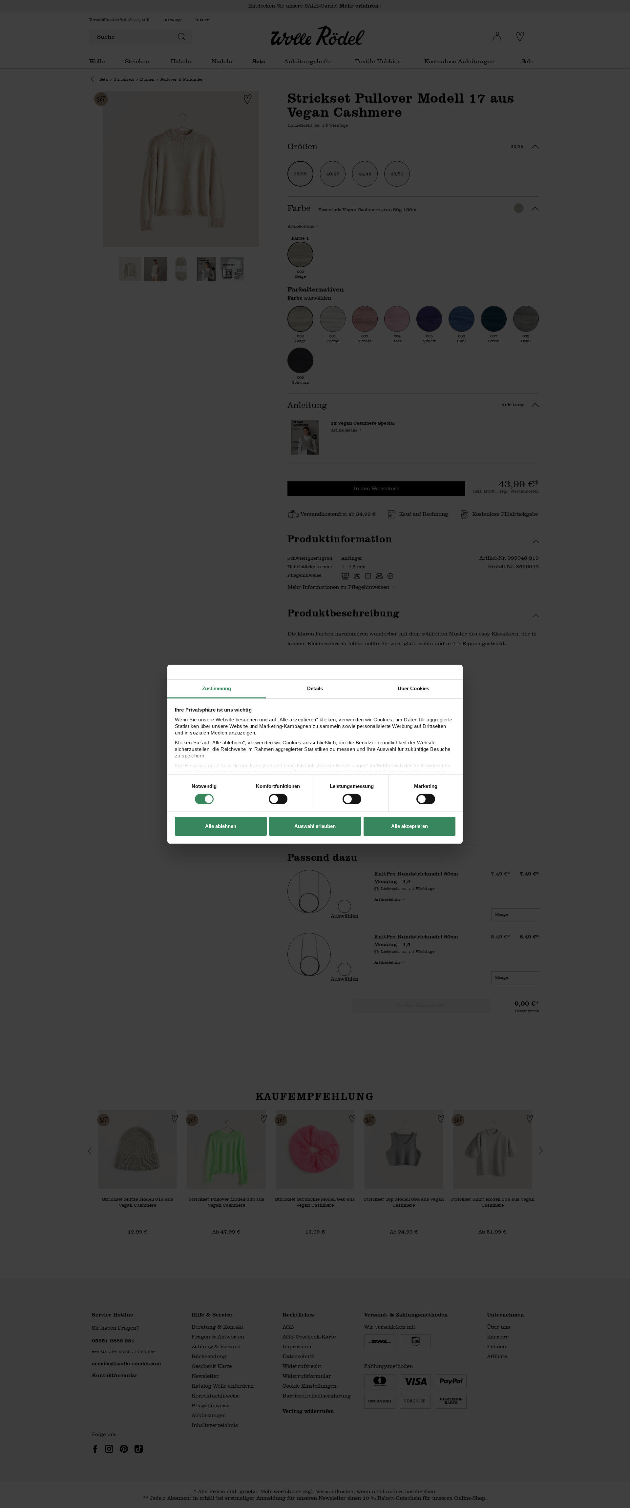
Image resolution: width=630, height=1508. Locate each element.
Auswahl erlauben (315, 826)
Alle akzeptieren (409, 826)
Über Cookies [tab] (413, 688)
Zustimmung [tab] (216, 688)
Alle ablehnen (220, 826)
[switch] (278, 799)
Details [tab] (315, 688)
